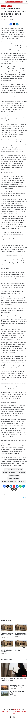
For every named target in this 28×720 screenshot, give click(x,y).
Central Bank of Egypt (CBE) (14, 470)
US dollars (22, 481)
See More (14, 699)
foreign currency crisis (9, 481)
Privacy (24, 711)
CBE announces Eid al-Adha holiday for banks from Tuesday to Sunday (21, 633)
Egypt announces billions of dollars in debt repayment (21, 649)
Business (4, 5)
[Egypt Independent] (14, 2)
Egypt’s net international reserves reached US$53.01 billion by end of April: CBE (7, 649)
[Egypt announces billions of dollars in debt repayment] (21, 643)
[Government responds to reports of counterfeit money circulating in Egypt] (7, 627)
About (3, 711)
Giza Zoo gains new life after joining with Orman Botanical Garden (17, 693)
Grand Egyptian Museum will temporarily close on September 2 (18, 686)
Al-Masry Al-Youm (17, 709)
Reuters (4, 19)
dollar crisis (21, 472)
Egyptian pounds (14, 475)
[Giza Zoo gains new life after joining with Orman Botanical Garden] (4, 693)
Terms (14, 713)
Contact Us (13, 711)
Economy (9, 5)
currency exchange (9, 472)
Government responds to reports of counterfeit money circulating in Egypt (7, 634)
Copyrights (19, 711)
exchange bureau (14, 478)
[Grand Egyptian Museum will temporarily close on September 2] (4, 687)
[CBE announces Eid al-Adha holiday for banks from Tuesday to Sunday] (21, 627)
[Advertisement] (14, 559)
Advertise (8, 711)
